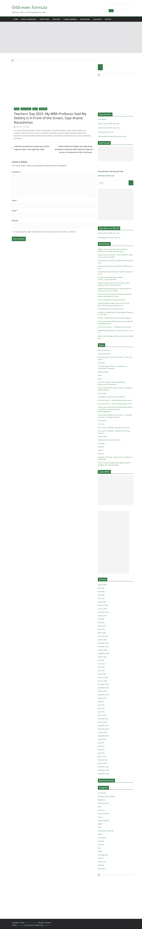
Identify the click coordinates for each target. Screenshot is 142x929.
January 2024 (102, 640)
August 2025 (102, 616)
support (108, 19)
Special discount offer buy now (108, 124)
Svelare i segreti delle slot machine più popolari (114, 318)
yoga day (101, 865)
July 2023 (101, 660)
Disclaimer (101, 363)
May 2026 (101, 595)
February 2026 (103, 605)
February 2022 (103, 719)
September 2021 (103, 736)
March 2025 (102, 626)
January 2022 (102, 722)
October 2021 (102, 732)
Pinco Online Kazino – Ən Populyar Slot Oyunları (114, 327)
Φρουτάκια (101, 869)
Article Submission (28, 19)
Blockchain (101, 800)
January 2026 (102, 609)
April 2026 (101, 598)
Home (15, 19)
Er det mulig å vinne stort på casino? (110, 309)
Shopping (56, 19)
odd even (101, 841)
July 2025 (101, 619)
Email (14, 210)
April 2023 (101, 671)
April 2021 (101, 753)
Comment (16, 172)
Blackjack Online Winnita (106, 796)
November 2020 (103, 770)
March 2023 (102, 674)
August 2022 (102, 698)
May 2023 (101, 667)
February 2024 (103, 636)
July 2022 (101, 701)
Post (99, 848)
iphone (100, 834)
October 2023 (102, 650)
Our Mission (85, 19)
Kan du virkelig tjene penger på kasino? (111, 300)
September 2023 (103, 653)
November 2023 (103, 646)
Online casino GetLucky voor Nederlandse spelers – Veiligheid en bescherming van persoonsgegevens (115, 409)
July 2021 (101, 743)
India (99, 827)
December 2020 (103, 767)
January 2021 (102, 763)
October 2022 (102, 691)
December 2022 (103, 684)
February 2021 (103, 760)
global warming (70, 19)
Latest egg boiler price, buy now (109, 237)
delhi (99, 807)
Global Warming (25, 109)
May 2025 (101, 622)
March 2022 (102, 715)
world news (102, 862)
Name (15, 200)
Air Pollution (102, 793)
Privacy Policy (102, 436)
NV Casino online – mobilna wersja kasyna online (115, 400)
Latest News (44, 19)
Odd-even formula (29, 7)
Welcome (101, 454)
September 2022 (103, 695)
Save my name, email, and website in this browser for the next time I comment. (45, 232)
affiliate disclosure (104, 350)
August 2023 (102, 657)
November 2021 (103, 729)
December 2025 (103, 612)
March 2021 (102, 756)
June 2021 (101, 746)
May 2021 (101, 750)
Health (35, 109)
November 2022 (103, 688)
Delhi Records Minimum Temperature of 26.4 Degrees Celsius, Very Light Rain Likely (31, 148)
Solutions (97, 19)
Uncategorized (103, 855)
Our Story (101, 424)
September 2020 (103, 774)
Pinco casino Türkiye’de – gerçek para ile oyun (114, 427)
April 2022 (101, 712)
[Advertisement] (71, 37)
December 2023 (103, 643)
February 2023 (103, 677)
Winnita (100, 858)
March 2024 (102, 633)
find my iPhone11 (104, 814)
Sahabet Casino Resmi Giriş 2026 (109, 440)
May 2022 (101, 708)
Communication (103, 803)
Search (111, 10)
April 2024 (101, 629)
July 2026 (101, 588)
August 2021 (102, 739)
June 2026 (101, 592)
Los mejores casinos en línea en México (111, 397)
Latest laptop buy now (105, 132)
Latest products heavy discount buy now (112, 136)
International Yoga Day (106, 831)
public (100, 851)
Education (101, 810)
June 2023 (101, 664)
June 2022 (101, 705)
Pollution (101, 845)
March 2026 (102, 602)
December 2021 (103, 726)
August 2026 (102, 585)
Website (15, 220)
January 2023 (102, 681)
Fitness (17, 109)
